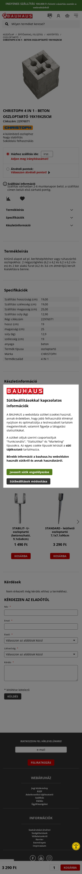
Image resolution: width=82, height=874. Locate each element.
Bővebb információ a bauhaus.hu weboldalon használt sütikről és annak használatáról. (38, 458)
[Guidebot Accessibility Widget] (76, 846)
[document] (41, 436)
